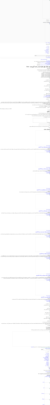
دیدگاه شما (48, 122)
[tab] (24, 98)
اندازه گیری (47, 61)
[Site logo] (46, 18)
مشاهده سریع (48, 258)
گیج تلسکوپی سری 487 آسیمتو (45, 297)
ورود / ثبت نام (47, 365)
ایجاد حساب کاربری (47, 371)
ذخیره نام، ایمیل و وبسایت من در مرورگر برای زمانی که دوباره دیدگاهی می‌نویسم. (39, 126)
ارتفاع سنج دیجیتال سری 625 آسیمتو (44, 253)
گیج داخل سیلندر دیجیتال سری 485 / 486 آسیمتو (43, 275)
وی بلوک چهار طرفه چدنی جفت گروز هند (45, 64)
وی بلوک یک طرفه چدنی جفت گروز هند (45, 62)
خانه (49, 61)
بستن (49, 367)
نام (49, 123)
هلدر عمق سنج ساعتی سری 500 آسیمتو (44, 168)
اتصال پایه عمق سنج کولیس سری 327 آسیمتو (43, 189)
